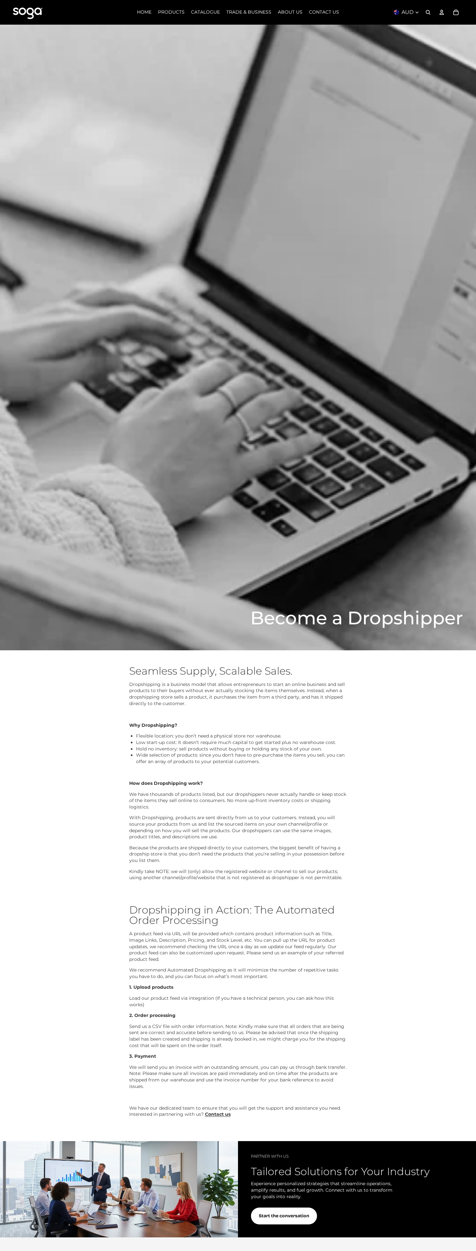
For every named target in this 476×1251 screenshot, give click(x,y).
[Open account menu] (442, 12)
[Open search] (428, 12)
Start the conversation (284, 1216)
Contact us (218, 1114)
